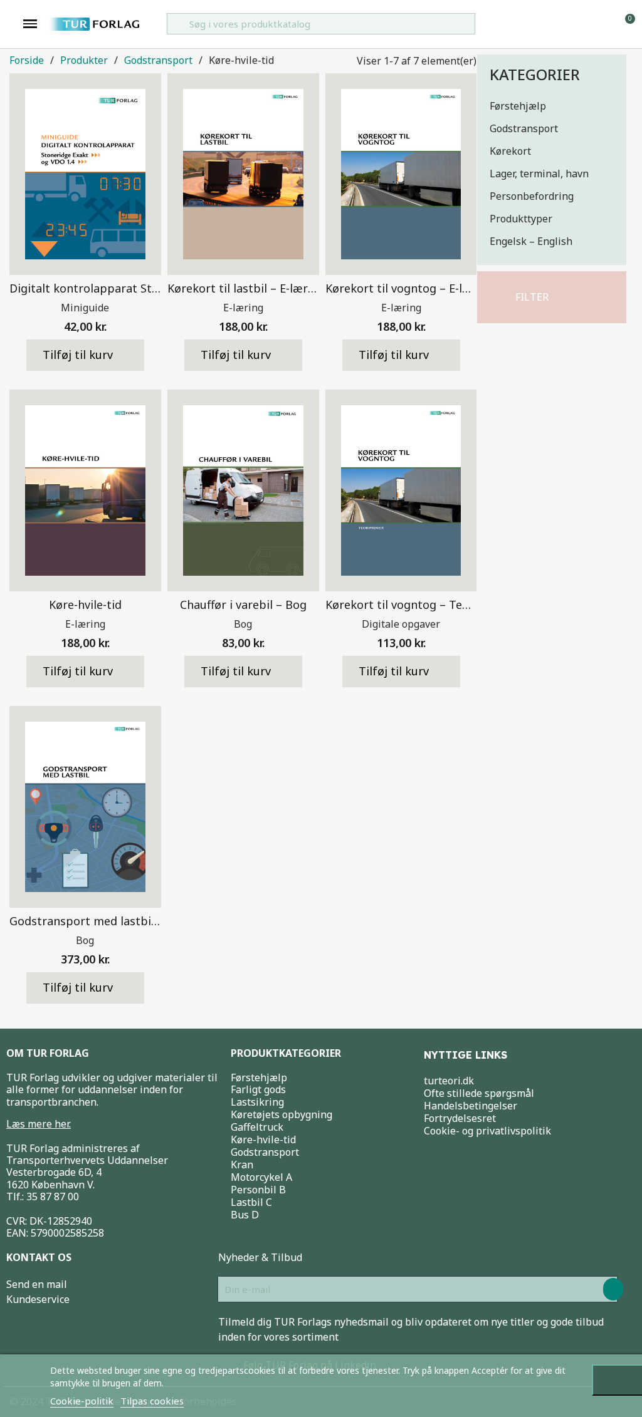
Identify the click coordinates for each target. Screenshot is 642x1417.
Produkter (84, 60)
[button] (527, 297)
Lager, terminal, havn (539, 173)
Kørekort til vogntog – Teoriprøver (419, 604)
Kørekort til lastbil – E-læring (246, 288)
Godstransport (524, 128)
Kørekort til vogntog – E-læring (409, 288)
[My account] (604, 23)
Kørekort (510, 151)
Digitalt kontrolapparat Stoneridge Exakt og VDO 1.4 (152, 288)
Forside (26, 60)
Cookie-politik (81, 1400)
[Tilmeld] (613, 1289)
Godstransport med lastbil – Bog (98, 920)
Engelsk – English (531, 241)
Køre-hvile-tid (85, 604)
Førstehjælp (518, 106)
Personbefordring (532, 196)
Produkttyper (521, 219)
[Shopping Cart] (625, 23)
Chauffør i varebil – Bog (243, 604)
